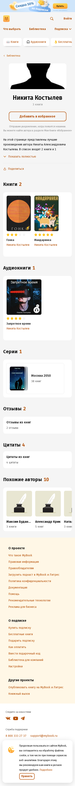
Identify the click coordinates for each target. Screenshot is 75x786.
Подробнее (46, 770)
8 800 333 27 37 (16, 736)
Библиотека (37, 29)
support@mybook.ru (43, 736)
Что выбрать (12, 29)
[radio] (8, 235)
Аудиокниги (38, 42)
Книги (14, 42)
